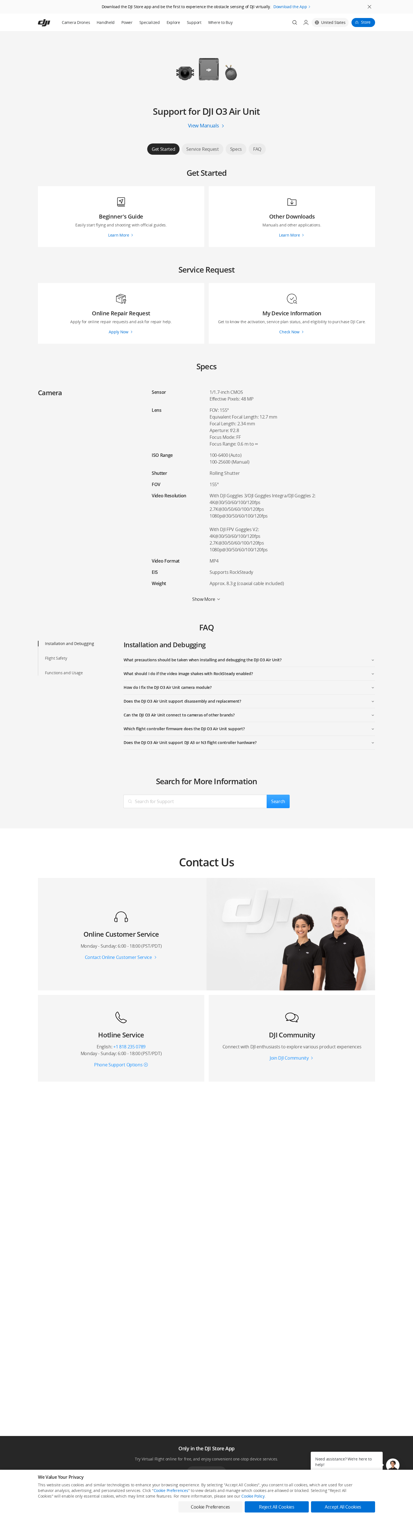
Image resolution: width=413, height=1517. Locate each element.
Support (194, 22)
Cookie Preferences (171, 1490)
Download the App (290, 6)
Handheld (106, 22)
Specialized (149, 22)
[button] (393, 1465)
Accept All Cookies (343, 1507)
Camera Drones (76, 22)
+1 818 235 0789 (129, 1047)
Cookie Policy (252, 1496)
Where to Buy (220, 22)
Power (127, 22)
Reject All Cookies (276, 1507)
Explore (173, 22)
